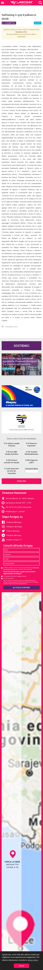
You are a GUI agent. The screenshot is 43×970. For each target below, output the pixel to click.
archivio (37, 23)
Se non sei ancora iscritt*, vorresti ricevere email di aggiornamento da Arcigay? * (19, 572)
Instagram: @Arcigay (14, 527)
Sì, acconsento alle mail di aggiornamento (14, 576)
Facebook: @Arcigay (14, 522)
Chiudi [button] (21, 966)
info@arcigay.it (11, 511)
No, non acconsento (8, 578)
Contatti (21, 511)
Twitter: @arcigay (13, 531)
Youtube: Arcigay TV (14, 540)
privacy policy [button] (33, 960)
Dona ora (21, 481)
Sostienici (21, 346)
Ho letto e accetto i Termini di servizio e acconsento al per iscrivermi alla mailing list (21, 568)
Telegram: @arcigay (13, 535)
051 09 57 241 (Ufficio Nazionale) (18, 507)
